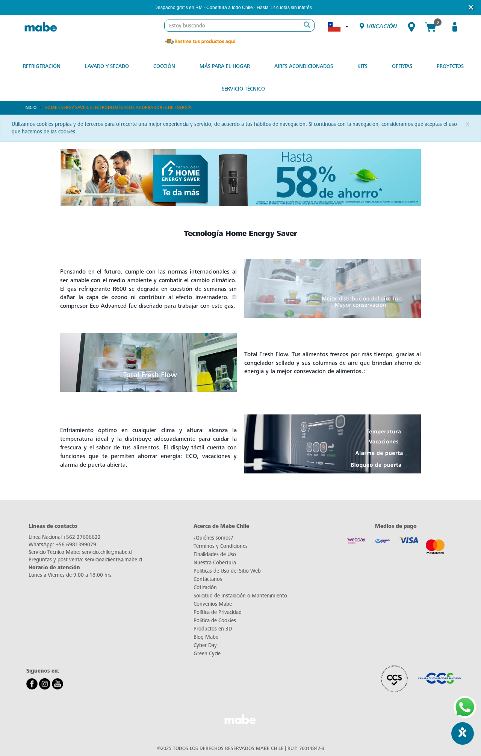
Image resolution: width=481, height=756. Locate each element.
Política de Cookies (215, 620)
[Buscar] (306, 25)
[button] (322, 7)
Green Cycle (207, 653)
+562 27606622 (82, 537)
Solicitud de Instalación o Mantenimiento (240, 596)
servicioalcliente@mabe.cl (113, 559)
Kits (362, 66)
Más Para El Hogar (225, 66)
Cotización (205, 587)
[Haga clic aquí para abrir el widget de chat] (462, 733)
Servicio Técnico (243, 89)
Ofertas (402, 66)
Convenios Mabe (213, 604)
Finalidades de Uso (215, 554)
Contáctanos (208, 579)
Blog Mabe (206, 637)
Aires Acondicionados (303, 66)
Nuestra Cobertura (215, 562)
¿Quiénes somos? (213, 538)
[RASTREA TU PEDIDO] (200, 41)
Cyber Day (205, 645)
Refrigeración (42, 66)
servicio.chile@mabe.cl (107, 552)
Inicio (30, 107)
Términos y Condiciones (221, 546)
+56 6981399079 (76, 544)
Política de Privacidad (218, 612)
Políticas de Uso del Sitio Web (227, 571)
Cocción (164, 66)
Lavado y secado (107, 66)
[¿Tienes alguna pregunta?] (465, 707)
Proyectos (450, 66)
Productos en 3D (213, 629)
